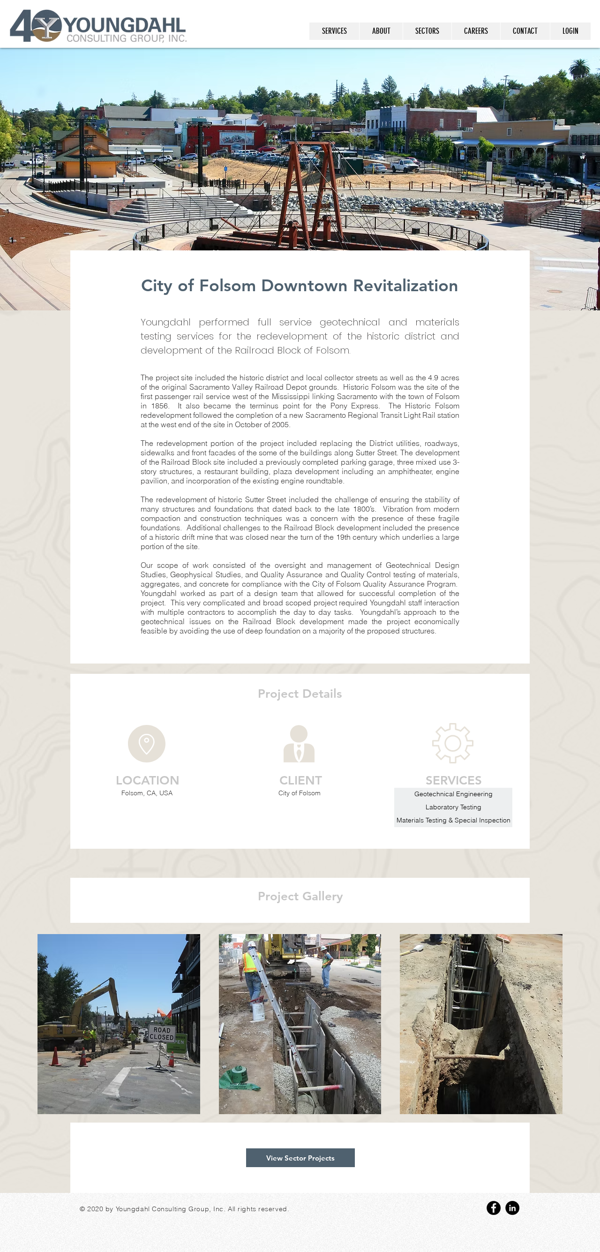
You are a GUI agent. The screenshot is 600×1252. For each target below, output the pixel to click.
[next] (545, 1029)
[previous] (54, 1029)
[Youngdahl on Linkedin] (512, 1208)
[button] (119, 1024)
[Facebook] (494, 1208)
